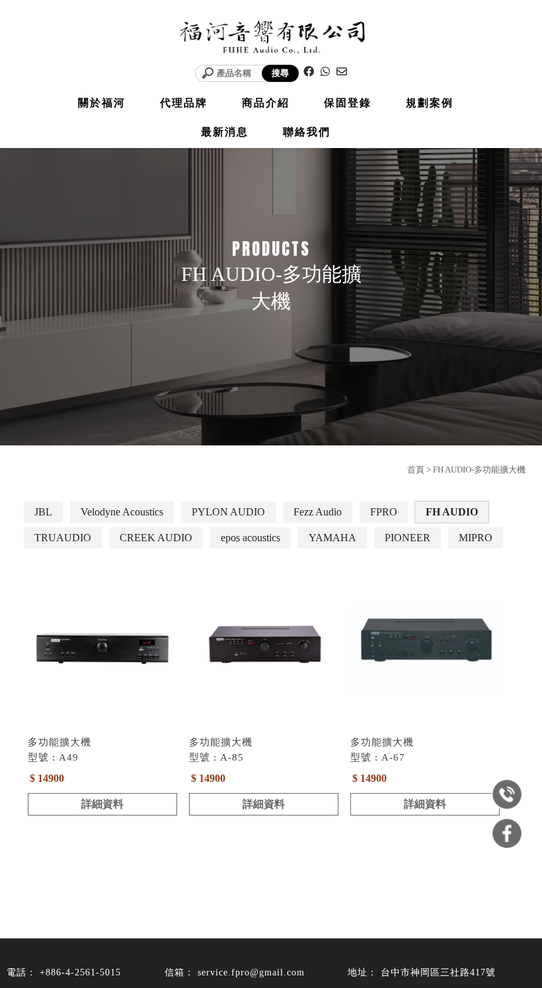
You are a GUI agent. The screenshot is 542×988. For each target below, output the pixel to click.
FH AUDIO (452, 511)
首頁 (415, 470)
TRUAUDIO (62, 537)
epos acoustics (250, 537)
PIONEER (407, 537)
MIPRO (475, 537)
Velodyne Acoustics (122, 511)
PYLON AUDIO (228, 511)
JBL (43, 511)
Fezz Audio (317, 511)
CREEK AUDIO (156, 537)
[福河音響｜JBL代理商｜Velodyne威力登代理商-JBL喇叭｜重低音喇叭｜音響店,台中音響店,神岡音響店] (271, 38)
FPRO (383, 511)
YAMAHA (332, 537)
